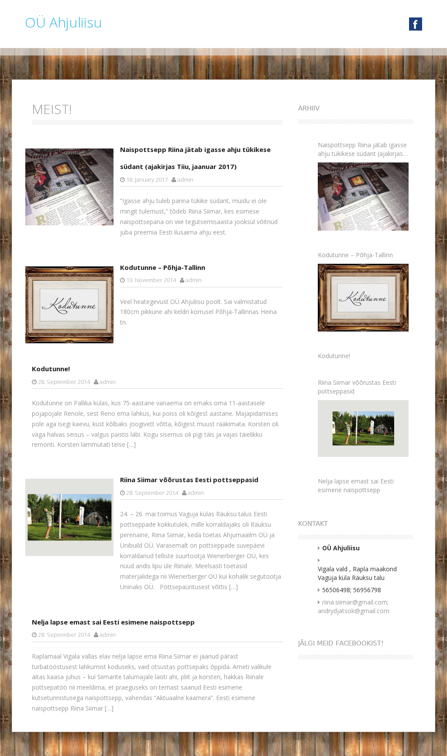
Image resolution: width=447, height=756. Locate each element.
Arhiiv (309, 108)
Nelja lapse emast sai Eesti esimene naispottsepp (113, 622)
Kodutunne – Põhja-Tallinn (162, 267)
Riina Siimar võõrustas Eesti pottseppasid (189, 479)
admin (185, 179)
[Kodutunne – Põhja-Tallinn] (363, 297)
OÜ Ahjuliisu (63, 22)
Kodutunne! (51, 368)
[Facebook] (415, 23)
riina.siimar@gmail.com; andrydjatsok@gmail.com (353, 606)
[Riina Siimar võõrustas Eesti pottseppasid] (363, 428)
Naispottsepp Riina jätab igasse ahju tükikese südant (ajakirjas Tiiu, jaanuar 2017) (362, 149)
